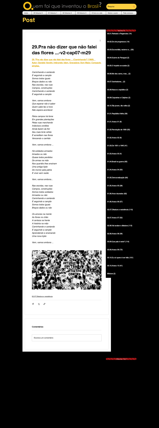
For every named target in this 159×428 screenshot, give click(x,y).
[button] (39, 13)
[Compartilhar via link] (44, 304)
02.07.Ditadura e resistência (42, 296)
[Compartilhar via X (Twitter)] (39, 304)
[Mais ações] (100, 40)
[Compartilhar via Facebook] (33, 304)
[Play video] (66, 269)
